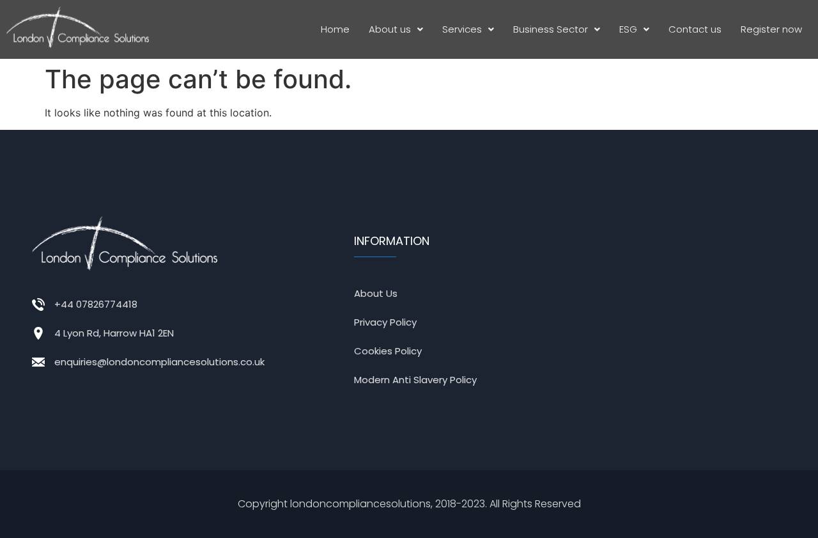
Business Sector (550, 29)
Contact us (695, 29)
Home (335, 29)
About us (390, 29)
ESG (628, 29)
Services (462, 29)
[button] (396, 29)
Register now (771, 29)
